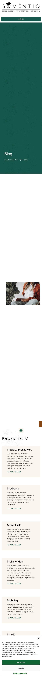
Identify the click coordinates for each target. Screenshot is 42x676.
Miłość (11, 634)
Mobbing (12, 600)
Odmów (21, 668)
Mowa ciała (14, 525)
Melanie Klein (15, 561)
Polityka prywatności (20, 673)
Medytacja (13, 488)
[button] (39, 638)
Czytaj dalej (14, 472)
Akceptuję (21, 662)
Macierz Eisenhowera (19, 449)
